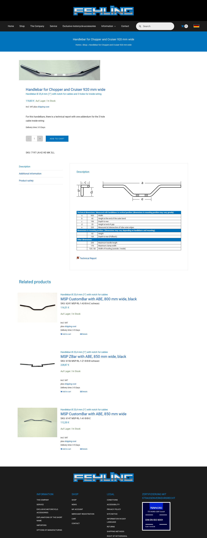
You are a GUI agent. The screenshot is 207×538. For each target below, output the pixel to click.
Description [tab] (24, 166)
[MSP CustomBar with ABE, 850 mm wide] (37, 422)
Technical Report (87, 258)
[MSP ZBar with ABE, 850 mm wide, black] (37, 365)
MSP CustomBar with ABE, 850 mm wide (93, 414)
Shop (85, 45)
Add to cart (57, 138)
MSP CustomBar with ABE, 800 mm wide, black (99, 299)
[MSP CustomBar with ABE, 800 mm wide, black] (37, 307)
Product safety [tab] (26, 180)
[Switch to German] (196, 26)
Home (78, 45)
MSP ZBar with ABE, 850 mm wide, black (93, 356)
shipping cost (43, 107)
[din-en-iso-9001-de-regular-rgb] (156, 503)
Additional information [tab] (30, 173)
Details (84, 334)
